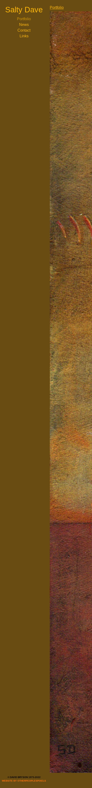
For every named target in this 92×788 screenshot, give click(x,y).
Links (24, 36)
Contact (23, 30)
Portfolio (24, 19)
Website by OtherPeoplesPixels (24, 780)
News (24, 24)
